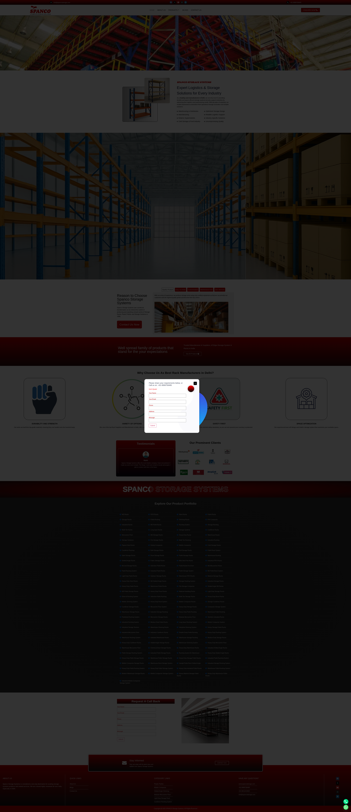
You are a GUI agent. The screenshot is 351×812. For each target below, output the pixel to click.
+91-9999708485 (165, 385)
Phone (151, 405)
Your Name (152, 393)
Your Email (152, 399)
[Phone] (345, 801)
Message (152, 417)
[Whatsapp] (345, 807)
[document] (175, 406)
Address (151, 411)
